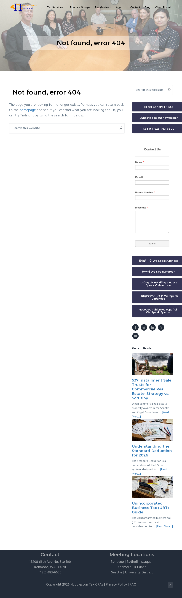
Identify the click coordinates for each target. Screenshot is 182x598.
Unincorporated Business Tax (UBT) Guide (150, 507)
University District (139, 572)
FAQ (133, 584)
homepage (28, 110)
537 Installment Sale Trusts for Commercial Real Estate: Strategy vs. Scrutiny (151, 389)
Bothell (132, 562)
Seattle (116, 572)
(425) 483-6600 (50, 572)
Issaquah (146, 562)
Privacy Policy (116, 584)
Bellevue (117, 562)
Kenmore (124, 567)
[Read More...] (164, 526)
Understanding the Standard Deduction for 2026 (152, 450)
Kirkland (140, 567)
